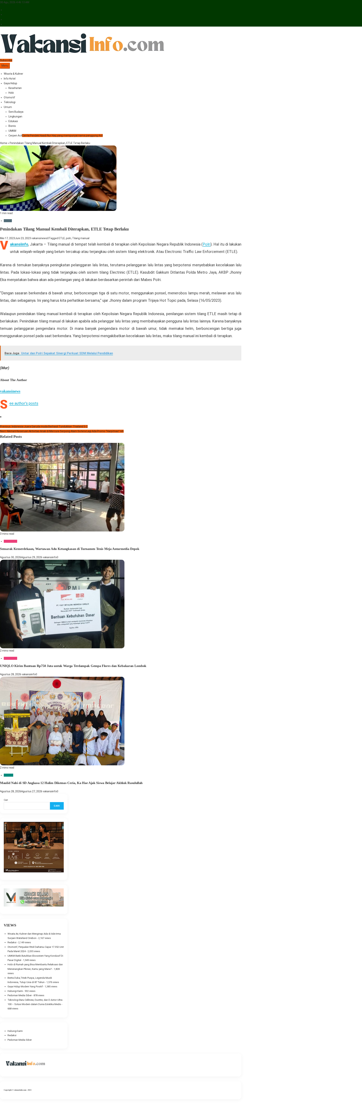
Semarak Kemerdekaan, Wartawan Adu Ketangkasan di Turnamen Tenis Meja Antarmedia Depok (69, 549)
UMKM (12, 130)
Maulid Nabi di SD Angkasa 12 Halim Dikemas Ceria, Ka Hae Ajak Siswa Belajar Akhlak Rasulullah (71, 783)
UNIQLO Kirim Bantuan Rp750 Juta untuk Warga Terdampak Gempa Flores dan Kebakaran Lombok (73, 666)
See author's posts (23, 403)
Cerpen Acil (55, 135)
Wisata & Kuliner (13, 73)
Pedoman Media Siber (20, 995)
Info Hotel (9, 78)
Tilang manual (80, 238)
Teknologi (9, 102)
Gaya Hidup (10, 83)
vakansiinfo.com (20, 1090)
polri (68, 238)
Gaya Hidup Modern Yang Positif (25, 986)
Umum (8, 107)
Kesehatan (15, 88)
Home (3, 143)
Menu (5, 65)
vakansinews (39, 238)
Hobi (11, 92)
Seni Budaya (15, 111)
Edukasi (13, 121)
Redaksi (12, 942)
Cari (6, 800)
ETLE (62, 238)
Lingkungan (15, 116)
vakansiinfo (50, 557)
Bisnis (12, 125)
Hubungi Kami (15, 991)
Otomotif (9, 97)
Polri (206, 244)
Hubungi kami (15, 1031)
